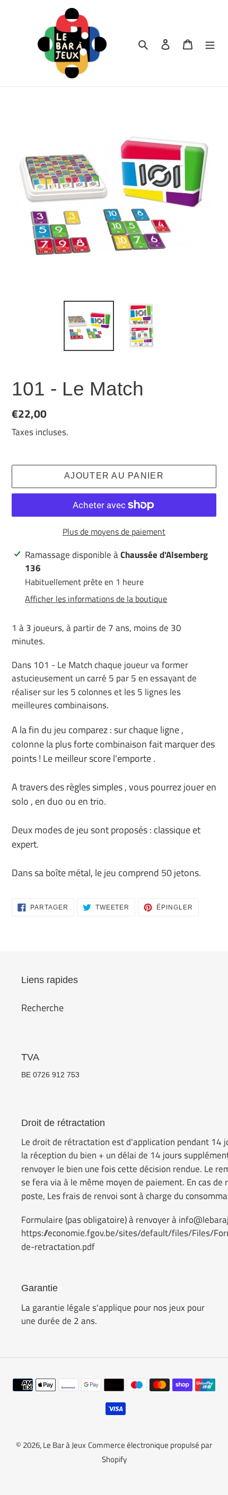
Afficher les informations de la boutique (96, 598)
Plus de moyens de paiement (114, 531)
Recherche (42, 1008)
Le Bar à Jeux (64, 1445)
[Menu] (210, 43)
